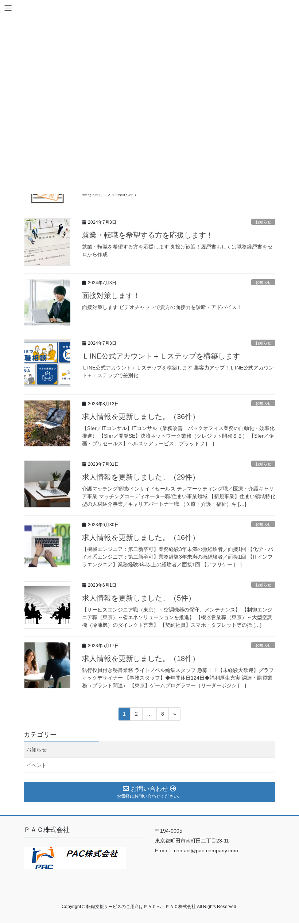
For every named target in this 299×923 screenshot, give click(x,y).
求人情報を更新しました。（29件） (140, 477)
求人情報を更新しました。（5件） (138, 598)
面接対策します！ (111, 296)
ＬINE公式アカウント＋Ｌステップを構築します (161, 356)
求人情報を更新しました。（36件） (140, 416)
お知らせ (263, 222)
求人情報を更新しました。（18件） (140, 658)
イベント (36, 765)
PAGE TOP (285, 888)
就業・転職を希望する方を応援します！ (147, 235)
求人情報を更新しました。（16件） (140, 537)
